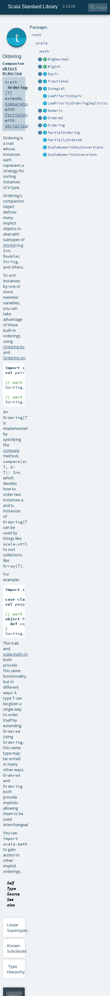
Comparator (17, 104)
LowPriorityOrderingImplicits (78, 103)
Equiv (53, 74)
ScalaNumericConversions (72, 154)
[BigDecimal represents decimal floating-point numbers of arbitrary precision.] (44, 59)
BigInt (54, 66)
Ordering (56, 125)
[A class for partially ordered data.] (44, 140)
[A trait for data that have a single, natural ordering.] (44, 118)
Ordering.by (14, 347)
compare (11, 450)
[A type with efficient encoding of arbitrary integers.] (44, 66)
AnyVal (9, 245)
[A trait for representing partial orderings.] (44, 132)
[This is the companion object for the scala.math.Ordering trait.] (40, 125)
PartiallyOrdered (65, 140)
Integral (56, 88)
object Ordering (12, 70)
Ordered (55, 118)
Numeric (55, 110)
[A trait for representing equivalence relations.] (44, 74)
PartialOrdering (64, 132)
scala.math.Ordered (21, 654)
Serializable (19, 126)
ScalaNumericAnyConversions (75, 147)
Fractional (58, 81)
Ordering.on (14, 358)
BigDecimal (58, 59)
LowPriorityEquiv (65, 96)
